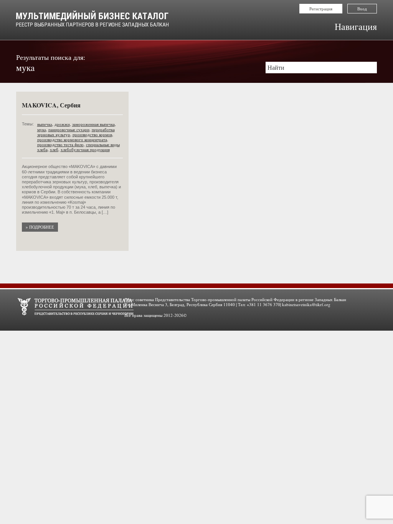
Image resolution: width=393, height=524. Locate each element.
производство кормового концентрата (72, 139)
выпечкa (44, 124)
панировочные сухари (68, 129)
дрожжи (62, 124)
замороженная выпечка (93, 124)
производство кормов (92, 134)
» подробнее (40, 227)
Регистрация (320, 9)
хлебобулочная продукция (85, 149)
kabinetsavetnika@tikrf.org (306, 304)
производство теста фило (60, 144)
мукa (41, 129)
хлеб (54, 149)
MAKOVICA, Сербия (51, 105)
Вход (362, 9)
